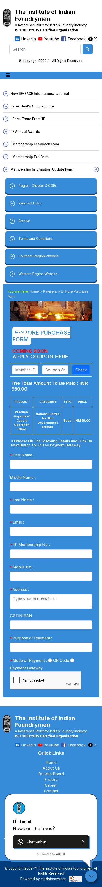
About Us (51, 768)
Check (81, 369)
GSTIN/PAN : (22, 615)
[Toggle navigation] (8, 75)
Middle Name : (23, 477)
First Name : (22, 455)
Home (34, 291)
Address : (19, 589)
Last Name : (22, 499)
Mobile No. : (22, 567)
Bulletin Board (51, 773)
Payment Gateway (26, 668)
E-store (51, 779)
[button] (51, 841)
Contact (51, 791)
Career (51, 785)
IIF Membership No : (30, 544)
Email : (17, 522)
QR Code (61, 660)
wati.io (60, 854)
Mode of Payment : (28, 660)
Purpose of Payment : (31, 638)
